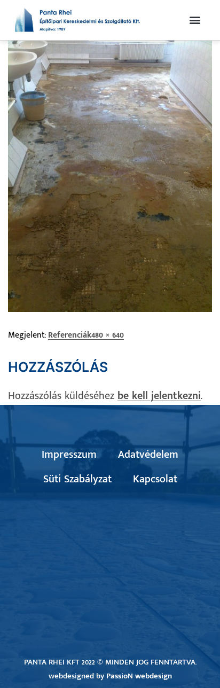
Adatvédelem (148, 454)
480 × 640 (107, 335)
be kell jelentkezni (159, 396)
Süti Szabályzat (77, 479)
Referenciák (69, 335)
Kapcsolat (155, 479)
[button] (195, 20)
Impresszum (69, 454)
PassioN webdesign (139, 676)
